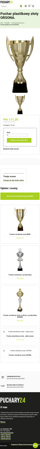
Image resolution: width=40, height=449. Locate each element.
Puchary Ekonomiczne (18, 23)
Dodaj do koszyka (19, 140)
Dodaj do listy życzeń (11, 149)
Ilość (8, 132)
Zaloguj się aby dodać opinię (13, 180)
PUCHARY (7, 23)
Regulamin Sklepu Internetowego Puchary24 (25, 444)
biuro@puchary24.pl (6, 432)
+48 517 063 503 (5, 434)
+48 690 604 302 (5, 439)
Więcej (2, 422)
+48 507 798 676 (5, 436)
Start (1, 23)
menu (35, 445)
